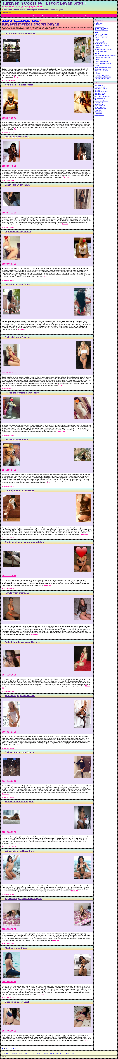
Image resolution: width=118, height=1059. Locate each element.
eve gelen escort (27, 15)
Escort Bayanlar (22, 20)
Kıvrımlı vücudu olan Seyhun (19, 801)
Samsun (16, 10)
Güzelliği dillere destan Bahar (19, 490)
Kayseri (34, 10)
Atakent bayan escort (101, 28)
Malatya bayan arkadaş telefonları (105, 55)
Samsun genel (99, 27)
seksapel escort (99, 115)
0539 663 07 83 (9, 264)
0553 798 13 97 (9, 929)
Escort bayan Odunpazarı (103, 77)
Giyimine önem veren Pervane (19, 752)
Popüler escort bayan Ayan (18, 231)
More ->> (17, 77)
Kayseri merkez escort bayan (104, 49)
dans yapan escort (100, 108)
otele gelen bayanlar (70, 15)
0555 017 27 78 (9, 732)
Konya (28, 10)
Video (4, 12)
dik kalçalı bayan (100, 107)
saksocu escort (99, 94)
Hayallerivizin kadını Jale (17, 593)
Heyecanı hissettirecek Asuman (20, 33)
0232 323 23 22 (9, 781)
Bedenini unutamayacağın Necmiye (22, 642)
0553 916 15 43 (9, 372)
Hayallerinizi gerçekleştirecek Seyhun (23, 898)
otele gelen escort (100, 93)
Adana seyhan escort (101, 71)
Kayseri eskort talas (101, 51)
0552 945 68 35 (9, 981)
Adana (52, 10)
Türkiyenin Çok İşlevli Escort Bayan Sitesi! (44, 3)
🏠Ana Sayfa (7, 10)
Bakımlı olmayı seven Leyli (18, 185)
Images (8, 12)
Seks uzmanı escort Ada (17, 137)
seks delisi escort (100, 105)
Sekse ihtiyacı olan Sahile (17, 284)
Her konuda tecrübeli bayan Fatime (22, 393)
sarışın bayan (99, 102)
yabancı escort (91, 15)
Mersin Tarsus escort (101, 37)
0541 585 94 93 (9, 470)
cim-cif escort (18, 15)
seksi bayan (98, 110)
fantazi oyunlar (99, 104)
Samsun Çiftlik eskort (101, 30)
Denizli (46, 10)
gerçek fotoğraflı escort (101, 91)
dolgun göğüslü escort (101, 101)
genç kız (36, 15)
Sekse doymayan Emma (16, 439)
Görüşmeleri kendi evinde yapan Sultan (24, 542)
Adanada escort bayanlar (103, 67)
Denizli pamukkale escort (103, 63)
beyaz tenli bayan (100, 98)
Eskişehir (59, 10)
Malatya (41, 10)
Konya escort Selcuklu (102, 45)
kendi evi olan (44, 15)
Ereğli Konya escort (101, 43)
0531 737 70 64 (9, 575)
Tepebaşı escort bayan (102, 75)
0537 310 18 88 (9, 675)
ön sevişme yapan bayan (102, 96)
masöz (97, 99)
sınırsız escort (82, 15)
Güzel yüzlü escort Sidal (17, 1002)
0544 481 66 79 (9, 1031)
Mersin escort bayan (101, 34)
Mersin (22, 10)
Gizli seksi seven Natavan (17, 337)
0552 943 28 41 (9, 118)
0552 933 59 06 (9, 832)
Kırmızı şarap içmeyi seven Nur (20, 695)
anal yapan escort (8, 15)
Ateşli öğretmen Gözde (16, 948)
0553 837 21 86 (9, 213)
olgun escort (52, 15)
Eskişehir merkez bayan (102, 78)
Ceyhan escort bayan (101, 69)
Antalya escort (99, 23)
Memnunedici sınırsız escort (19, 85)
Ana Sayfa (7, 20)
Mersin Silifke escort (101, 36)
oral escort (61, 15)
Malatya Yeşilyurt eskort (102, 57)
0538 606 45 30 (9, 166)
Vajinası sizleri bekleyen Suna (19, 851)
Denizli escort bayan (101, 61)
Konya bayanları (100, 42)
